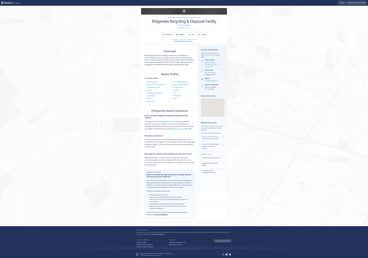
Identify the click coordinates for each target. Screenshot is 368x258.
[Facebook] (230, 254)
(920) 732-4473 (211, 73)
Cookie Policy (168, 253)
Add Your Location (141, 242)
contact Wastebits (161, 214)
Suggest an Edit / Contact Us (144, 244)
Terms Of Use (152, 253)
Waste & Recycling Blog (175, 244)
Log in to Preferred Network (144, 247)
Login (342, 3)
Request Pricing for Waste (222, 241)
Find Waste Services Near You (177, 242)
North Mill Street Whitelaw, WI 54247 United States (211, 64)
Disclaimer (160, 253)
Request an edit (176, 129)
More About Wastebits (158, 234)
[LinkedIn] (226, 254)
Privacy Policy (144, 253)
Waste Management (184, 25)
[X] (223, 254)
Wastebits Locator (167, 121)
